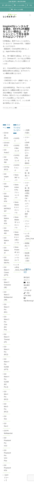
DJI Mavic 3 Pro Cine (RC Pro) (6, 323)
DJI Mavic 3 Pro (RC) (6, 308)
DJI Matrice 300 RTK (6, 197)
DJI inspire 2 (6, 176)
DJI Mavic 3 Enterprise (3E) (6, 283)
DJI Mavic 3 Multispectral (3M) (6, 296)
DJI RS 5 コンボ (16, 167)
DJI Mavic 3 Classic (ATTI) (6, 271)
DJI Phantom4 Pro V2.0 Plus (6, 455)
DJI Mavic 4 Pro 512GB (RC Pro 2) (6, 380)
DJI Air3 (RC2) (6, 144)
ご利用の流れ (27, 131)
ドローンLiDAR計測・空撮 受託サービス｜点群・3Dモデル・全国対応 (27, 150)
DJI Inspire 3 (6, 186)
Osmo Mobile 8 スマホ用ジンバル (16, 237)
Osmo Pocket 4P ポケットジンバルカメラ (17, 253)
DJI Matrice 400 (6, 230)
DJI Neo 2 (6, 425)
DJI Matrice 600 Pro (6, 260)
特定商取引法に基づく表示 (27, 257)
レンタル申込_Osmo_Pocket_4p (17, 267)
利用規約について (27, 245)
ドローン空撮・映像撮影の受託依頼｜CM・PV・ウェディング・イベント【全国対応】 (27, 199)
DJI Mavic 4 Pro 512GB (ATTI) (6, 364)
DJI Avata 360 (6, 159)
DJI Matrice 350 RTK (6, 219)
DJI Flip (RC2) (6, 168)
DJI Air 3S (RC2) (6, 135)
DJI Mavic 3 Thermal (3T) (6, 338)
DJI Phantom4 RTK (6, 467)
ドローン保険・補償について (27, 173)
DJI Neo (5, 417)
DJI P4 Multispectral (6, 432)
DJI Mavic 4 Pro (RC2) (6, 350)
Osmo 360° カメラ (16, 177)
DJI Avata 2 (6, 151)
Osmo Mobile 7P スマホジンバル (17, 222)
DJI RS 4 (16, 140)
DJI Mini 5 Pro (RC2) (6, 408)
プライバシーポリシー (27, 225)
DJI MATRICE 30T (6, 208)
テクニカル (5, 107)
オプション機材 (13, 107)
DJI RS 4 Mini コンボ (16, 148)
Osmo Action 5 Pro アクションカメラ (16, 191)
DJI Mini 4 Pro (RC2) (6, 395)
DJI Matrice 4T (6, 250)
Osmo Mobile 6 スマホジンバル (16, 207)
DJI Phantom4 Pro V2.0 (6, 441)
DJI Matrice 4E (6, 240)
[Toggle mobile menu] (30, 15)
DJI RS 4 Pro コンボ (16, 158)
